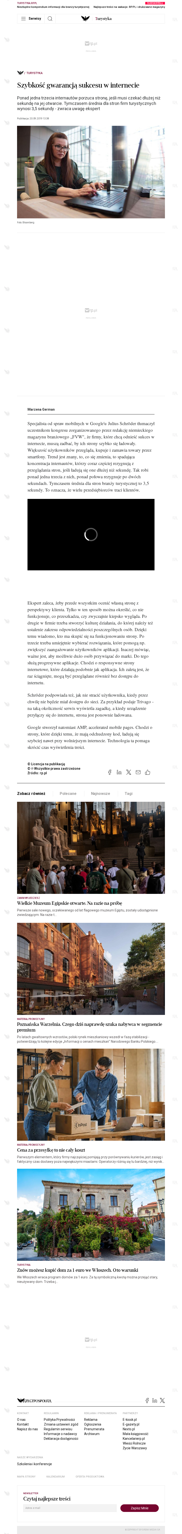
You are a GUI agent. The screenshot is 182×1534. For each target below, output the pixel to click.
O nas (21, 1419)
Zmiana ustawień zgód (61, 1424)
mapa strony (26, 1476)
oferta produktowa (90, 1476)
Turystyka (35, 73)
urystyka (103, 18)
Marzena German (41, 409)
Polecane (68, 793)
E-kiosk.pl (130, 1419)
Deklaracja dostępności (61, 1438)
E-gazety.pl (131, 1424)
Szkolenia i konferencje (34, 1464)
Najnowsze (100, 793)
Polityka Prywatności (59, 1419)
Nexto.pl (129, 1429)
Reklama (90, 1419)
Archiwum (92, 1434)
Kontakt (23, 1424)
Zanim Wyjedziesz (28, 898)
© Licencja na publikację (46, 764)
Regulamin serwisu (58, 1429)
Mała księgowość (135, 1434)
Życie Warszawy (135, 1448)
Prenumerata (94, 1429)
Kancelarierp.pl (134, 1438)
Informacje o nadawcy (60, 1434)
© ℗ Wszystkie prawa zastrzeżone (53, 768)
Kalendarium (55, 1476)
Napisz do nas (27, 1429)
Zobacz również (31, 793)
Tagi (128, 793)
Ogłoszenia (92, 1424)
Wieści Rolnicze (134, 1443)
